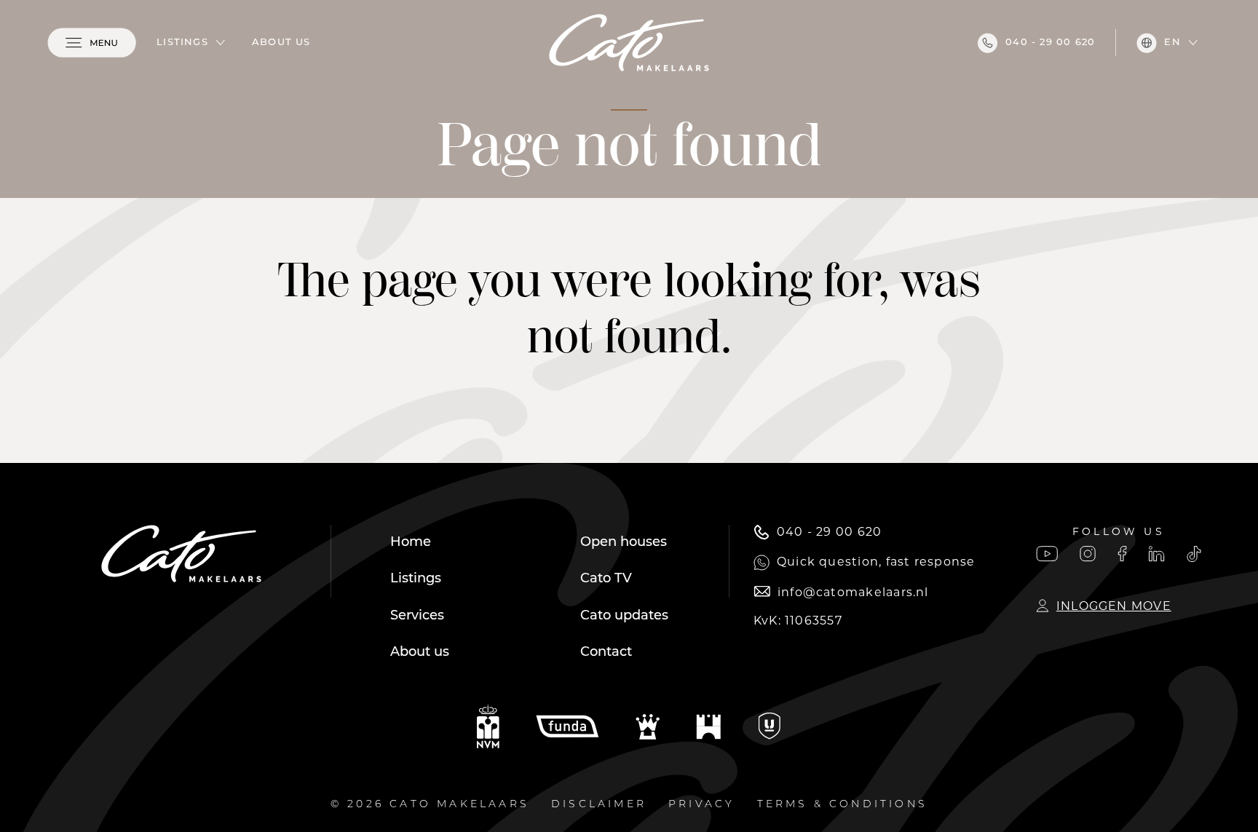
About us (281, 42)
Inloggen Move (1113, 606)
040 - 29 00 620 (1050, 42)
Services (417, 616)
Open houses (623, 543)
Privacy (701, 804)
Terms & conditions (842, 804)
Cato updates (624, 616)
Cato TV (606, 579)
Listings (182, 42)
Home (410, 543)
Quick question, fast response (876, 561)
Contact (606, 652)
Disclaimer (598, 804)
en (1172, 42)
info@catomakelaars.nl (853, 592)
